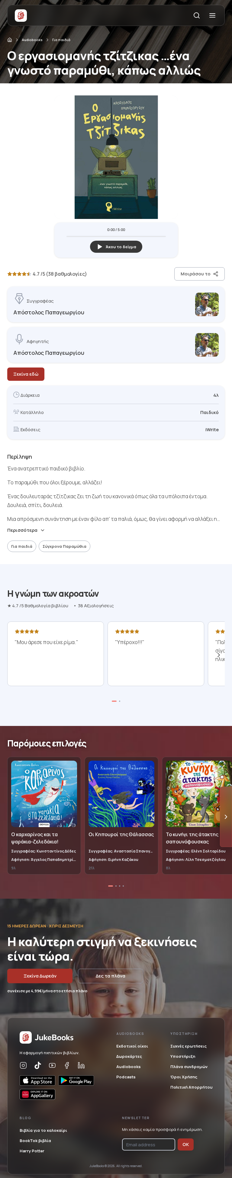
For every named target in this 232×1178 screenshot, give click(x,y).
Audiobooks (32, 39)
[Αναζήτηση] (196, 15)
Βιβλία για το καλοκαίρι (43, 1130)
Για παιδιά (61, 39)
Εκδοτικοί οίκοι (132, 1046)
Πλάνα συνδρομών (189, 1066)
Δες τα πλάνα (110, 976)
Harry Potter (32, 1151)
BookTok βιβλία (35, 1140)
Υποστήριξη (182, 1056)
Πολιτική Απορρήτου (191, 1087)
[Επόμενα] (219, 655)
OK (185, 1144)
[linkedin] (81, 1065)
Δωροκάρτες (129, 1056)
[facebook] (66, 1065)
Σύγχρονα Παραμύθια (64, 546)
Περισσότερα (22, 530)
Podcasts (126, 1077)
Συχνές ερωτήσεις (188, 1046)
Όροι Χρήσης (183, 1077)
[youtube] (52, 1065)
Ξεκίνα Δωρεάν (40, 976)
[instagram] (23, 1065)
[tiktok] (37, 1065)
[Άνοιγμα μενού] (212, 15)
